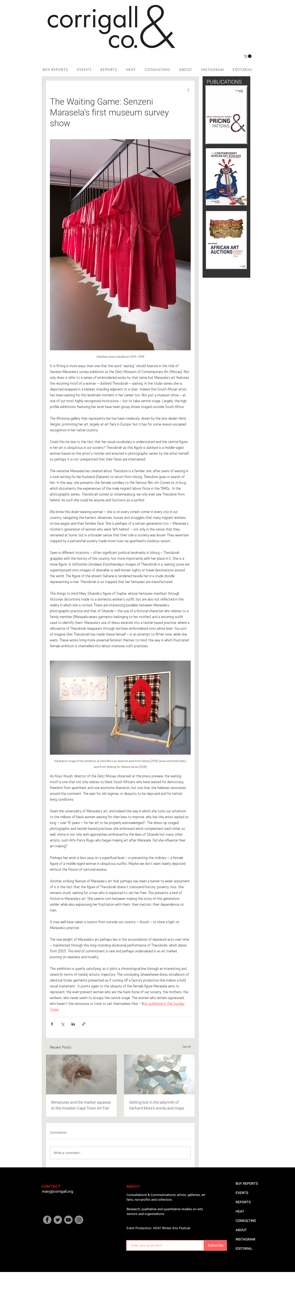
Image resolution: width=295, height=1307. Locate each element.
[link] (248, 56)
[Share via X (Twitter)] (62, 1024)
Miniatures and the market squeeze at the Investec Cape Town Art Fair (81, 1105)
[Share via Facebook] (52, 1024)
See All (186, 1047)
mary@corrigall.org (57, 1191)
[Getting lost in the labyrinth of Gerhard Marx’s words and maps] (159, 1074)
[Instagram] (79, 1220)
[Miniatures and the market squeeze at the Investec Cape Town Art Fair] (81, 1074)
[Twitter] (58, 1220)
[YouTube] (68, 1220)
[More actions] (188, 90)
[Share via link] (84, 1024)
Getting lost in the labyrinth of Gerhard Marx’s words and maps (156, 1105)
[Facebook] (47, 1220)
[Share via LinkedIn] (73, 1024)
